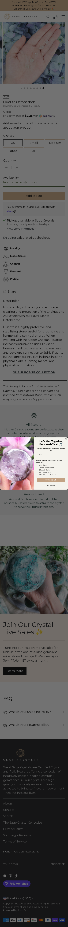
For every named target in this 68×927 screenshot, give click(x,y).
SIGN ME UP (51, 480)
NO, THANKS (51, 485)
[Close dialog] (66, 439)
